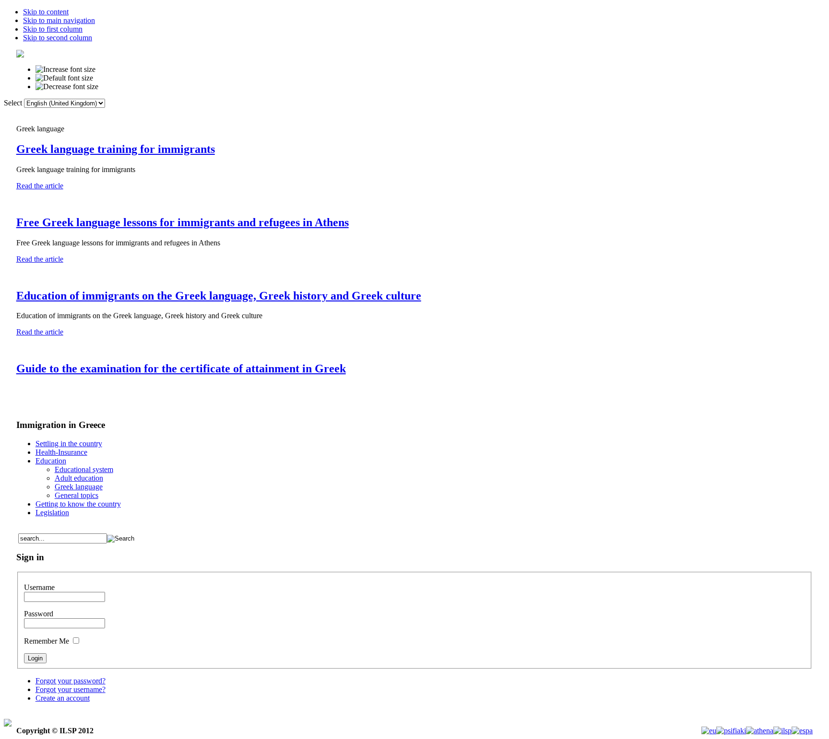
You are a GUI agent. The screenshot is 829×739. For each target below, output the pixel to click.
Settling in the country (69, 443)
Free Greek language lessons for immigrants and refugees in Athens (182, 222)
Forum (401, 114)
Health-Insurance (61, 452)
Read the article (39, 186)
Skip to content (46, 12)
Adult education (79, 478)
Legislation (52, 512)
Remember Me (47, 641)
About (489, 114)
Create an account (63, 698)
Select (13, 103)
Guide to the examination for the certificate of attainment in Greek (181, 368)
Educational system (84, 469)
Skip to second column (57, 38)
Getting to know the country (78, 504)
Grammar (445, 114)
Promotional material (550, 114)
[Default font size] (64, 78)
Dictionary (317, 114)
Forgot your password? (71, 681)
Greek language (79, 487)
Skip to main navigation (59, 20)
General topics (76, 495)
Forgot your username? (71, 689)
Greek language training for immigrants (115, 149)
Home (271, 114)
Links (361, 114)
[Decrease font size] (67, 86)
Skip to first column (53, 29)
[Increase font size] (65, 69)
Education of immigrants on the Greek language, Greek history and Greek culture (218, 295)
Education (51, 461)
